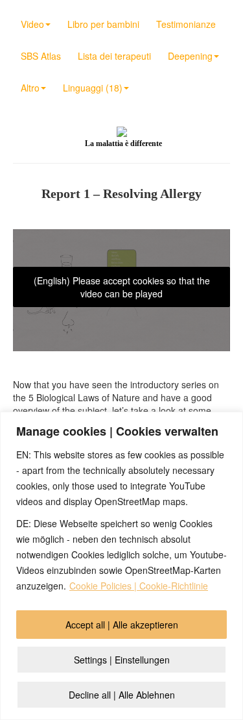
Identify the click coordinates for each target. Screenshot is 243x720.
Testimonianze (186, 24)
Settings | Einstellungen (122, 659)
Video (32, 24)
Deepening (190, 55)
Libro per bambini (103, 24)
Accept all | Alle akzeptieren (121, 624)
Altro (30, 87)
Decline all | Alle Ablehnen (122, 694)
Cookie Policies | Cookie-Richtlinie (138, 585)
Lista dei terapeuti (114, 55)
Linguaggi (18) (92, 87)
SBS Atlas (41, 55)
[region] (121, 566)
